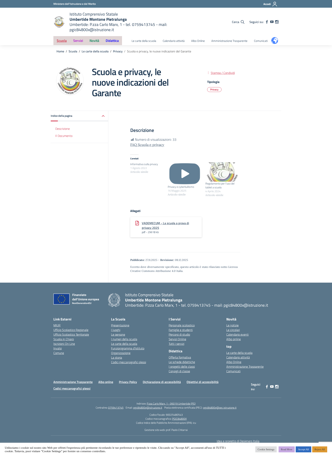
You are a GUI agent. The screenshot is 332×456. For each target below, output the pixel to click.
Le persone (118, 334)
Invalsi (57, 348)
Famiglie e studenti (181, 330)
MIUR (57, 325)
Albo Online (198, 41)
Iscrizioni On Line (64, 343)
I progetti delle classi (182, 366)
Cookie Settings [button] (266, 449)
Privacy (214, 89)
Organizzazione (120, 353)
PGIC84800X (179, 419)
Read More (286, 449)
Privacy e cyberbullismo (181, 187)
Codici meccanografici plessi (128, 362)
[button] (79, 116)
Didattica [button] (112, 40)
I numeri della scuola (124, 339)
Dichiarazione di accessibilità (162, 382)
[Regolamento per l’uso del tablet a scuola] (222, 171)
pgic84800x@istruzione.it (147, 408)
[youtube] (272, 22)
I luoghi (115, 330)
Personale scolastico (182, 325)
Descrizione (62, 128)
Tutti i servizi (176, 343)
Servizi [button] (78, 40)
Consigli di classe (179, 371)
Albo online (233, 339)
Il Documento (63, 135)
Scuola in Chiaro (63, 339)
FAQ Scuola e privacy (147, 144)
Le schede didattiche (182, 362)
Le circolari (233, 330)
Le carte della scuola (144, 41)
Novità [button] (94, 40)
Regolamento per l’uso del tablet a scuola (219, 185)
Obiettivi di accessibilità (202, 382)
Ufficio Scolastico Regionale (70, 330)
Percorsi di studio (179, 334)
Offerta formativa (180, 357)
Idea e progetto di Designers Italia (238, 441)
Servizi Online (177, 339)
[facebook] (267, 22)
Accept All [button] (303, 449)
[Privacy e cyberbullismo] (184, 173)
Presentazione (120, 325)
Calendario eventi (237, 334)
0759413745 (116, 408)
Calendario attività (174, 41)
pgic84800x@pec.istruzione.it (220, 408)
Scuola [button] (62, 40)
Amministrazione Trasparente (229, 41)
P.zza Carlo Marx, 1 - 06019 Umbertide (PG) (171, 403)
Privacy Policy (128, 382)
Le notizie (232, 325)
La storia (116, 357)
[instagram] (277, 22)
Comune (58, 353)
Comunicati (261, 41)
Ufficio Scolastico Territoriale (71, 334)
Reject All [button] (320, 449)
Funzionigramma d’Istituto (127, 348)
